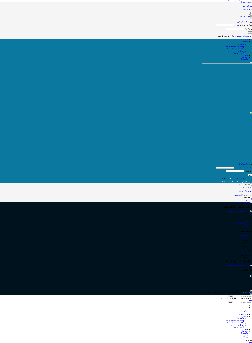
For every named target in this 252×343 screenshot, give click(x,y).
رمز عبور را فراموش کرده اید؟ (242, 36)
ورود (250, 32)
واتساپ (249, 182)
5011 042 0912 (247, 9)
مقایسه (245, 335)
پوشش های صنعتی (242, 221)
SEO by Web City (246, 292)
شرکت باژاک (244, 235)
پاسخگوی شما (247, 6)
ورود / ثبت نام (243, 337)
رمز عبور (248, 29)
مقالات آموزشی (243, 238)
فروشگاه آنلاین (243, 237)
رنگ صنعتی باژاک (246, 187)
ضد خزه (245, 226)
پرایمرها (241, 50)
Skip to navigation (233, 1)
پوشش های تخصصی (237, 53)
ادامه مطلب (248, 201)
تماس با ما (245, 252)
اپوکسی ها (240, 44)
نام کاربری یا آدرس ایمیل (243, 25)
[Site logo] (246, 2)
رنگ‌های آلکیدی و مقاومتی (235, 51)
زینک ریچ (245, 225)
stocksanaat (237, 195)
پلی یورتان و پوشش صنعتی (235, 48)
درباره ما (245, 250)
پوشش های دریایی (242, 220)
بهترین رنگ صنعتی (245, 191)
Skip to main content (245, 1)
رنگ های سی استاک (242, 223)
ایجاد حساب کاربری (242, 21)
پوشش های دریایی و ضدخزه (235, 46)
